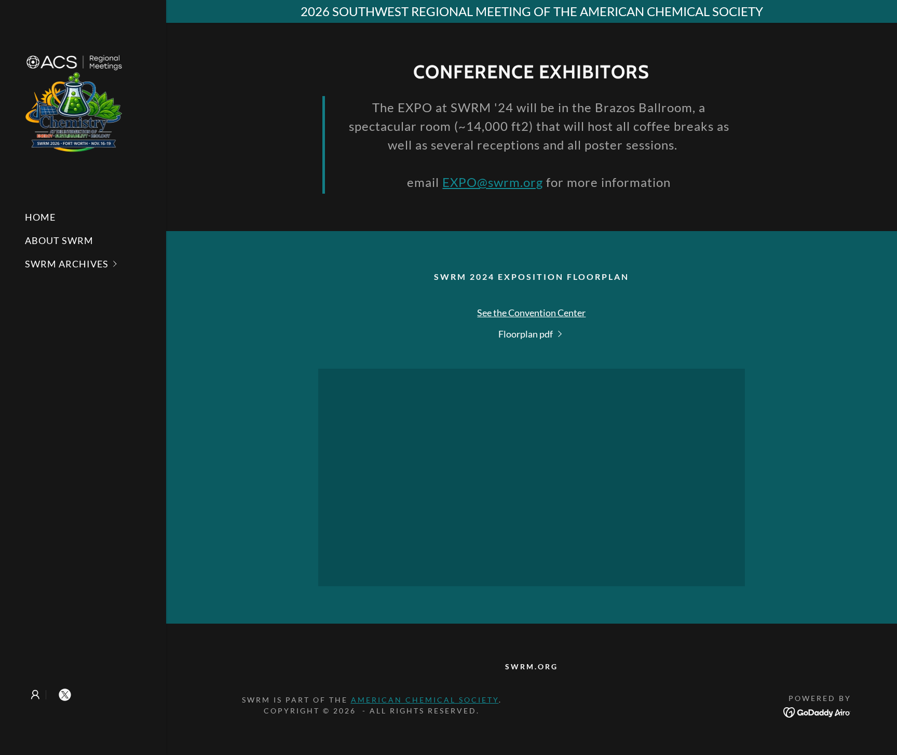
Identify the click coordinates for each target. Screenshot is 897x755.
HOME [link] (40, 217)
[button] (95, 264)
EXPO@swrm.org (492, 182)
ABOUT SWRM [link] (59, 240)
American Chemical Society (425, 699)
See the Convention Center (531, 312)
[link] (74, 100)
